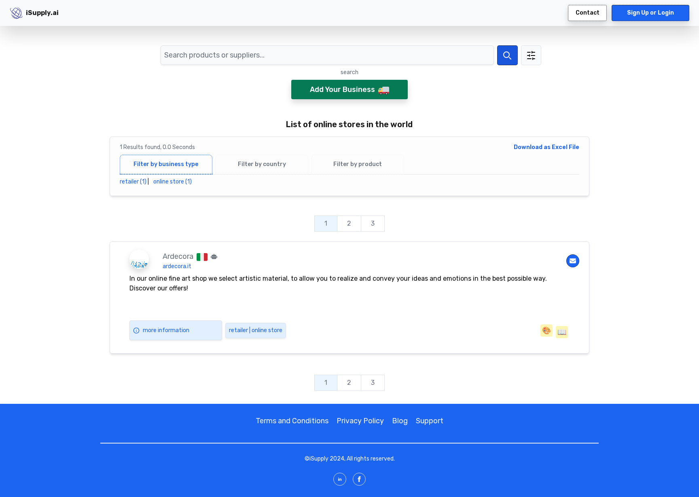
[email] (572, 260)
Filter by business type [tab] (165, 164)
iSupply (318, 458)
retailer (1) (133, 181)
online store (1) (172, 181)
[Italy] (202, 256)
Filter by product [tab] (357, 164)
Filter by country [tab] (262, 164)
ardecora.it (177, 266)
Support (429, 420)
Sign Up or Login (650, 12)
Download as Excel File (546, 147)
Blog (400, 420)
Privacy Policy (360, 420)
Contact (587, 12)
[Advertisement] (649, 147)
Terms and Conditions (292, 420)
